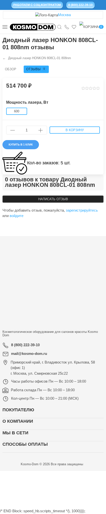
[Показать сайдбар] (4, 27)
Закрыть (83, 476)
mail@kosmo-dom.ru (29, 353)
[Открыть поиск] (59, 26)
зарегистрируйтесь (82, 210)
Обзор (10, 69)
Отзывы (35, 69)
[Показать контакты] (66, 26)
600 (16, 111)
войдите (16, 216)
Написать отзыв (53, 199)
